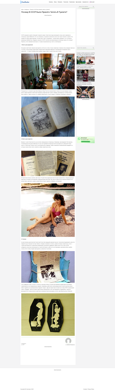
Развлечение (72, 1)
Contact (85, 389)
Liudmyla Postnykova (70, 344)
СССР (23, 344)
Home (22, 9)
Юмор (55, 1)
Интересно (60, 1)
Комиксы (51, 1)
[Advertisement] (48, 24)
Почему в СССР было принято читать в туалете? (40, 9)
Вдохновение (78, 1)
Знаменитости (85, 1)
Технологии (65, 1)
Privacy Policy (91, 389)
